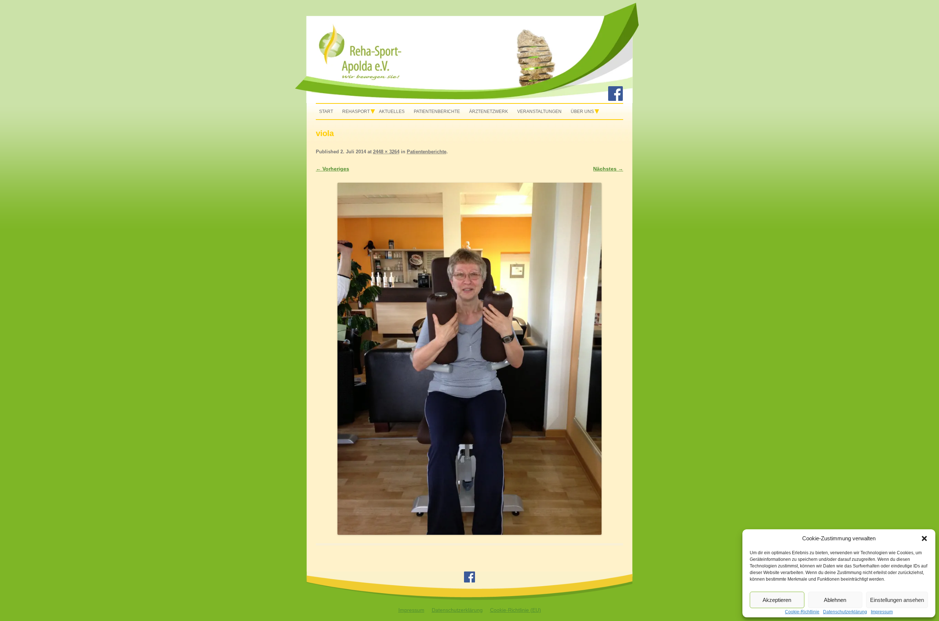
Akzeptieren (777, 600)
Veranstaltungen (539, 111)
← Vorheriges (332, 169)
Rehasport (356, 111)
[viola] (470, 359)
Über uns (582, 111)
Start (326, 111)
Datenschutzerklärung (457, 610)
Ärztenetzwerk (488, 111)
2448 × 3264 (386, 151)
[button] (924, 538)
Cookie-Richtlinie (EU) (515, 610)
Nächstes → (608, 169)
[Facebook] (615, 99)
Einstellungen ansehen (897, 600)
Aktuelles (392, 111)
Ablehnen (835, 600)
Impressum (411, 610)
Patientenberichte (437, 111)
